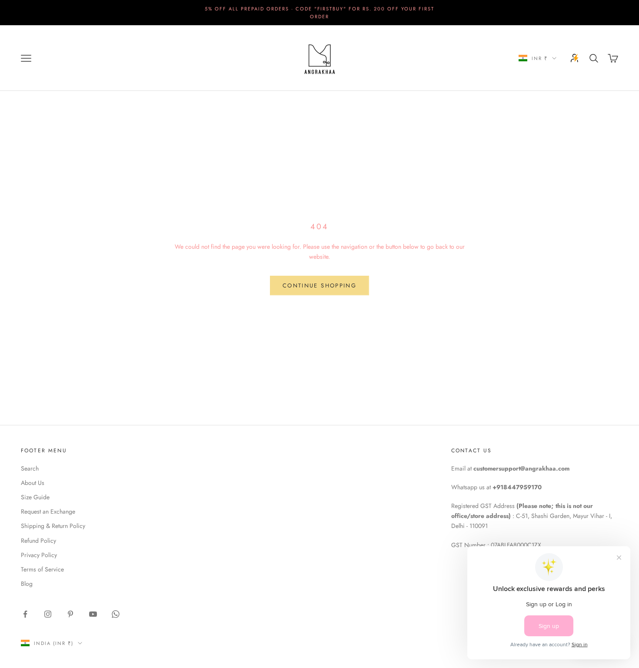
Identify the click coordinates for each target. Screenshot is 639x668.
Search (30, 468)
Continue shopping (319, 285)
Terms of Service (42, 569)
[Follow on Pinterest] (70, 614)
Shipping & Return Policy (53, 525)
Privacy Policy (39, 555)
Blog (27, 583)
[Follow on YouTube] (93, 614)
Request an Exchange (48, 511)
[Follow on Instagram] (47, 614)
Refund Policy (38, 540)
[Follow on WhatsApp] (115, 614)
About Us (32, 482)
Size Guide (35, 497)
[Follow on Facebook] (25, 614)
